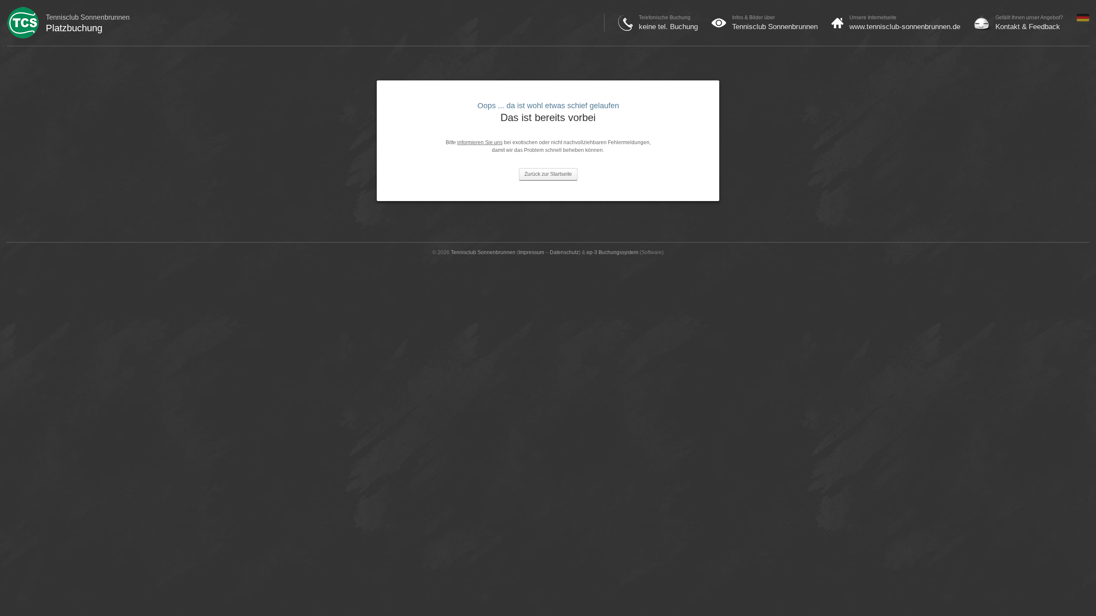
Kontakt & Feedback (1027, 27)
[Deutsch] (1083, 20)
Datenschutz (564, 252)
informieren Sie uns (480, 142)
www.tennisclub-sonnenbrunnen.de (904, 27)
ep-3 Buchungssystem (612, 252)
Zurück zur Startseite (548, 174)
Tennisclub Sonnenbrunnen (775, 27)
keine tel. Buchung (668, 27)
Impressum (531, 252)
